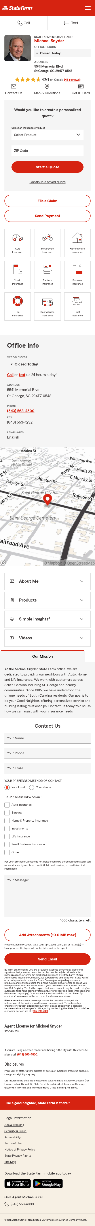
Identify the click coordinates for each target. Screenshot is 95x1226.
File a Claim (47, 201)
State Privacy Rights (17, 1155)
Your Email (15, 768)
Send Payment (47, 216)
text (22, 375)
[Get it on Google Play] (48, 1183)
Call (10, 375)
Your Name (15, 738)
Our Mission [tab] (42, 656)
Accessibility (12, 1137)
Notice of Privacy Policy (19, 1149)
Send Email (47, 959)
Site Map (10, 1162)
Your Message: (18, 880)
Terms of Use (12, 1143)
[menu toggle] (88, 8)
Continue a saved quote (48, 182)
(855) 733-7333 (40, 1011)
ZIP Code (21, 150)
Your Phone (15, 753)
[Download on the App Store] (17, 1183)
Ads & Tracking (14, 1125)
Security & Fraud (15, 1131)
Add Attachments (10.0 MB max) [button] (47, 935)
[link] (24, 8)
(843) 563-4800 (20, 411)
